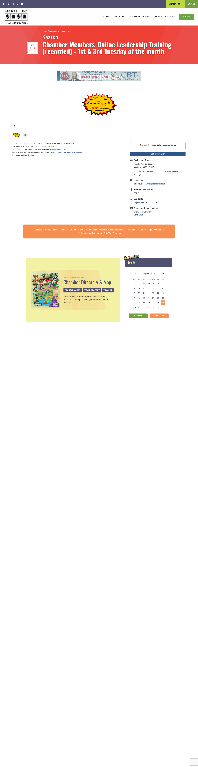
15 (163, 293)
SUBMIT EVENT (159, 315)
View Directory (92, 290)
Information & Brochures (90, 233)
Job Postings (146, 230)
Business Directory (42, 230)
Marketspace (132, 230)
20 (153, 298)
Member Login (175, 4)
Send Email (138, 215)
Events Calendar (77, 230)
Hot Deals (92, 230)
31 (139, 307)
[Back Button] (99, 126)
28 (158, 302)
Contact (186, 17)
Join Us (191, 4)
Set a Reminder (158, 154)
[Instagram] (13, 4)
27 (153, 302)
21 (158, 298)
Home (45, 31)
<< (134, 273)
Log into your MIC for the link (145, 203)
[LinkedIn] (17, 4)
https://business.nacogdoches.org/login (66, 152)
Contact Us (159, 230)
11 (144, 293)
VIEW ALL (138, 315)
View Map (107, 290)
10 (139, 293)
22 (163, 298)
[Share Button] (25, 135)
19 (149, 298)
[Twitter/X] (8, 4)
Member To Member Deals (111, 230)
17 (139, 298)
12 (149, 293)
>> (162, 273)
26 (148, 302)
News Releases (60, 230)
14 (158, 293)
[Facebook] (4, 4)
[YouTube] (22, 4)
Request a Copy (72, 290)
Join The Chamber (112, 233)
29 (163, 302)
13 (153, 293)
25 (144, 302)
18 (144, 298)
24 (139, 302)
